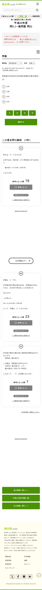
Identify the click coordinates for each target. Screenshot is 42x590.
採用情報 (8, 560)
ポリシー (27, 564)
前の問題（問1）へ (21, 490)
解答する (21, 122)
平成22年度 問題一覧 (21, 498)
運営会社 (8, 556)
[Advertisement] (21, 462)
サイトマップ (10, 568)
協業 (25, 560)
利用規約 (8, 564)
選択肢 (4, 63)
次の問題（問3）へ (21, 506)
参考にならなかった (21, 195)
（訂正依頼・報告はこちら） (10, 70)
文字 (25, 63)
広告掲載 (27, 556)
